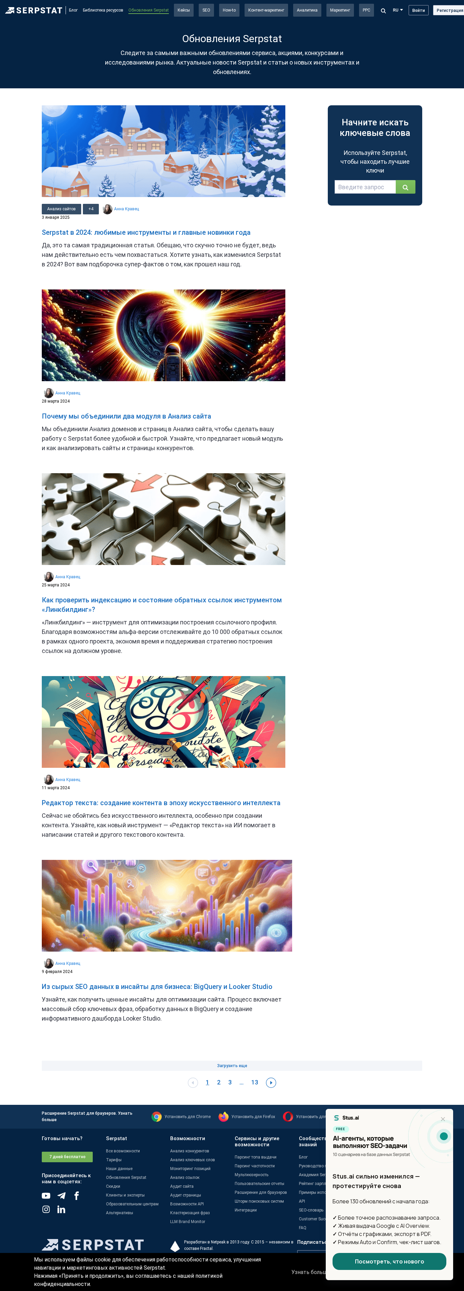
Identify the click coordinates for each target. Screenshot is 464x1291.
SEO (206, 10)
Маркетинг (340, 10)
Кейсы (184, 10)
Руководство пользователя (325, 1166)
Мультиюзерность (251, 1174)
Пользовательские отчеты (259, 1183)
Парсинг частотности (255, 1166)
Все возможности (123, 1151)
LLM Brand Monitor (187, 1221)
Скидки (113, 1186)
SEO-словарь (311, 1210)
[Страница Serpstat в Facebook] (80, 1198)
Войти (418, 10)
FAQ (302, 1227)
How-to (229, 10)
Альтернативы (119, 1212)
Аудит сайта (182, 1186)
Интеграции (246, 1210)
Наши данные (119, 1168)
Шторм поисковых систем (259, 1201)
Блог (73, 10)
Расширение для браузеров (261, 1192)
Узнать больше (311, 1272)
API (302, 1201)
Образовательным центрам (132, 1204)
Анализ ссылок (184, 1177)
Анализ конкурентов (189, 1151)
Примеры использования (323, 1192)
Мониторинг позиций (190, 1168)
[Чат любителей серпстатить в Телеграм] (64, 1198)
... (241, 1082)
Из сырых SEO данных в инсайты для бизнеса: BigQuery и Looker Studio (157, 987)
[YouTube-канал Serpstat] (49, 1198)
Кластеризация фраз (190, 1212)
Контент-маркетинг (266, 10)
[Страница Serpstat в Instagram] (49, 1212)
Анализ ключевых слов (192, 1159)
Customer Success (316, 1219)
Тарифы (114, 1159)
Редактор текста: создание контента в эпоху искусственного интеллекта (161, 803)
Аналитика (307, 10)
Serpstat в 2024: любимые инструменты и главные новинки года (146, 232)
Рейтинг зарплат (314, 1183)
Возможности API (187, 1204)
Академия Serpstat (317, 1174)
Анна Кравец (126, 209)
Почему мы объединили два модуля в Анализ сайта (126, 416)
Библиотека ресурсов (103, 10)
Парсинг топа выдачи (255, 1157)
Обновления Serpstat (148, 10)
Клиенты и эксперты (125, 1195)
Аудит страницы (185, 1195)
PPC (366, 10)
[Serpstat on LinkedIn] (64, 1212)
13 (254, 1082)
